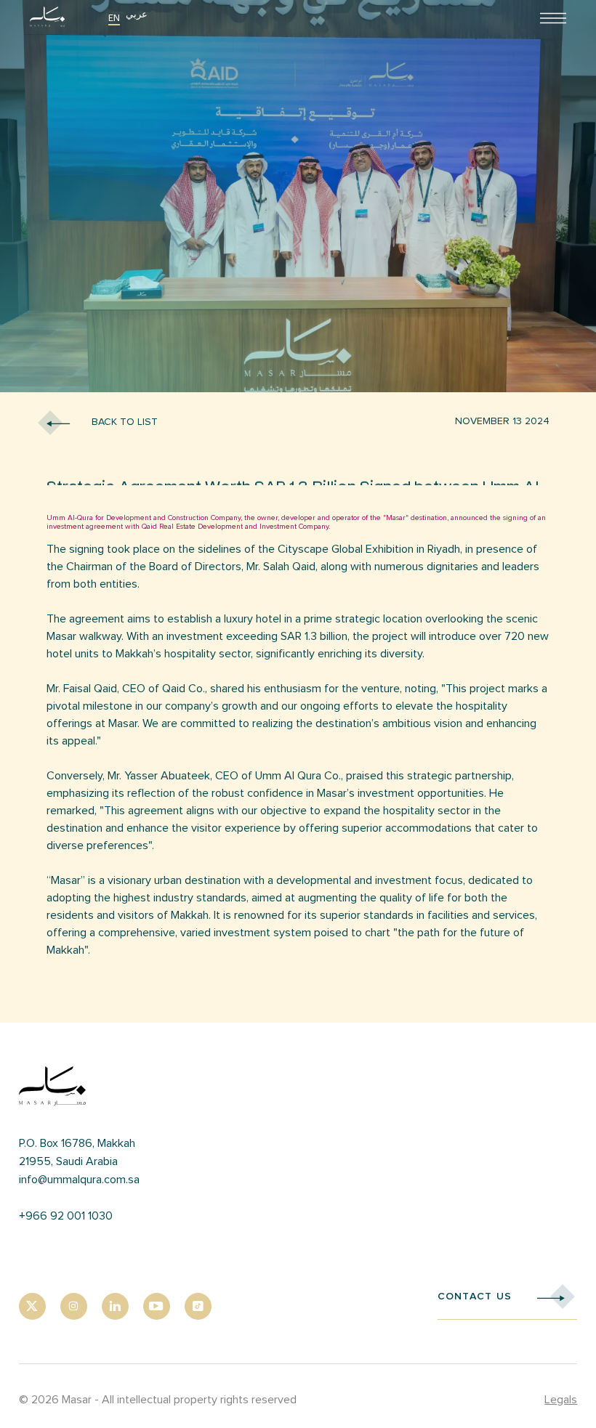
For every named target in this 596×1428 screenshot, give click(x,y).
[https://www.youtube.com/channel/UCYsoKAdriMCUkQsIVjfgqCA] (156, 1306)
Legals (560, 1399)
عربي (137, 13)
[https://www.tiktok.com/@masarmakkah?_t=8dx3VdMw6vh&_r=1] (198, 1306)
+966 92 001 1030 (66, 1215)
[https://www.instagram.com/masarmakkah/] (73, 1306)
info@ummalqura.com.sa (79, 1179)
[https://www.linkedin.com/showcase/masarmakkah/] (115, 1306)
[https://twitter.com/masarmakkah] (32, 1306)
